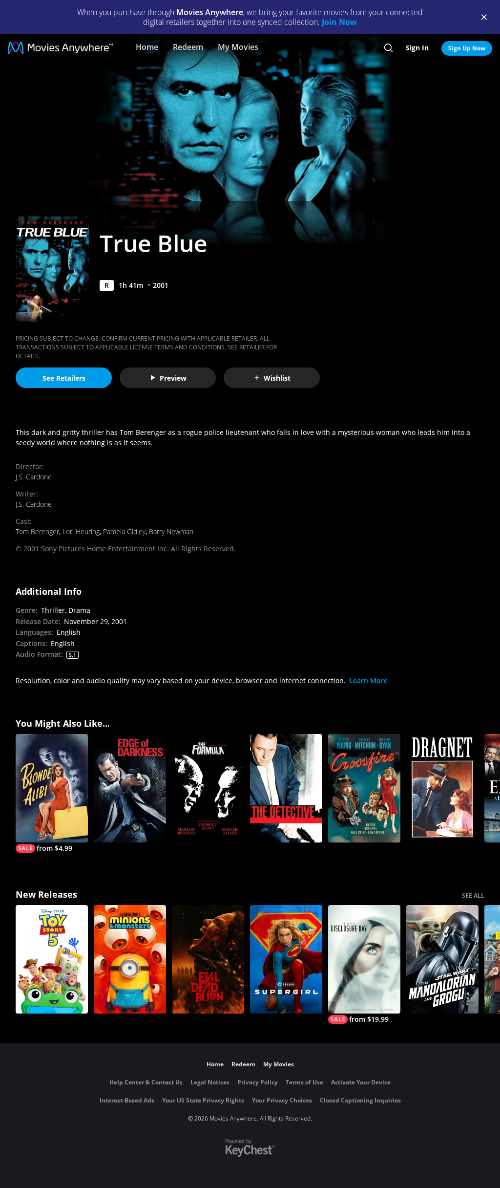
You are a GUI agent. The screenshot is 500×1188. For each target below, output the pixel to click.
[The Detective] (286, 788)
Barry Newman (171, 531)
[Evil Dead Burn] (208, 959)
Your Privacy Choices (282, 1100)
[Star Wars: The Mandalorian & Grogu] (442, 959)
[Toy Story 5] (52, 959)
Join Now (339, 22)
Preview (173, 378)
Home (147, 47)
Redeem (188, 47)
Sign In (417, 47)
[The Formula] (208, 788)
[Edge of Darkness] (130, 788)
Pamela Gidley (124, 531)
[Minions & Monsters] (130, 959)
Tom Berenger (37, 531)
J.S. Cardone (34, 476)
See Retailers (63, 378)
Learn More (368, 680)
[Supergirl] (286, 959)
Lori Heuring (81, 531)
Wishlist (277, 378)
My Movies (238, 47)
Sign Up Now (466, 48)
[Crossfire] (364, 788)
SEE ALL (473, 895)
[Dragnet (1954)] (442, 788)
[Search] (388, 48)
